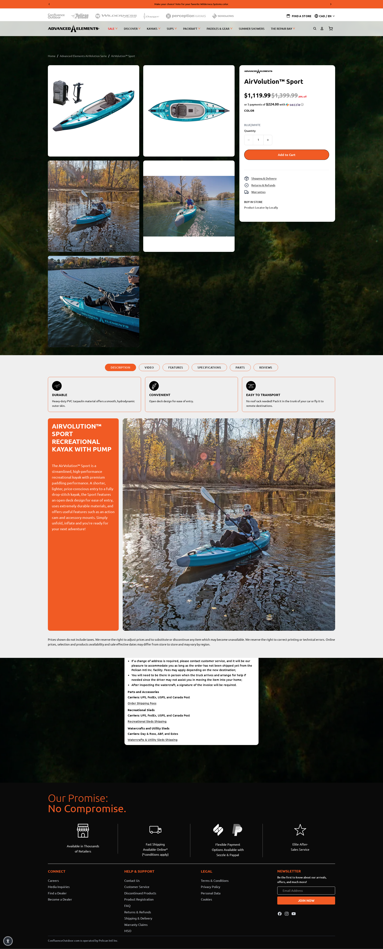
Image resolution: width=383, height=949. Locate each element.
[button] (274, 104)
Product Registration (139, 899)
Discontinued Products (140, 893)
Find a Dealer (57, 893)
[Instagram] (286, 913)
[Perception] (186, 16)
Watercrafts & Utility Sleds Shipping (153, 740)
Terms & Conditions (215, 880)
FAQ (127, 906)
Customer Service (136, 887)
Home (51, 56)
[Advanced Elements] (73, 28)
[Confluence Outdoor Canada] (56, 16)
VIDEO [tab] (149, 367)
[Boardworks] (223, 16)
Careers (53, 880)
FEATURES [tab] (175, 367)
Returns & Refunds (263, 185)
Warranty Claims (136, 924)
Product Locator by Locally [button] (261, 207)
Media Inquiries (59, 887)
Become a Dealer (60, 899)
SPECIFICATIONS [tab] (209, 367)
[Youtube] (293, 913)
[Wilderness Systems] (116, 16)
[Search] (314, 28)
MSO (127, 931)
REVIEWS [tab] (265, 367)
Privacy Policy (210, 887)
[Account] (322, 28)
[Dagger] (151, 16)
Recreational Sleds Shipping (147, 721)
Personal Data (210, 893)
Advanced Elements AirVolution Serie (83, 56)
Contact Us (132, 880)
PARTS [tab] (240, 367)
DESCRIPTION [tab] (120, 367)
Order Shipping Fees (142, 703)
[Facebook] (279, 913)
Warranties (258, 192)
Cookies (206, 899)
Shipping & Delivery (263, 178)
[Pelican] (80, 16)
